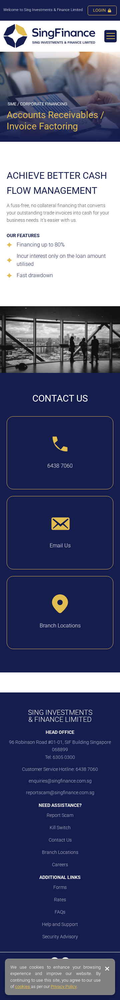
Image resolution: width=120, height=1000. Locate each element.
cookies (23, 986)
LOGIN (99, 10)
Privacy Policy (64, 986)
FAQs (60, 912)
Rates (60, 899)
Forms (60, 887)
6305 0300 (64, 757)
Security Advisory (60, 936)
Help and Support (60, 924)
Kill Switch (60, 827)
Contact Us (60, 840)
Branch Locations (60, 852)
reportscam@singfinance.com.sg (60, 792)
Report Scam (60, 815)
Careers (60, 864)
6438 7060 (86, 769)
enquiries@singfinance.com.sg (60, 781)
